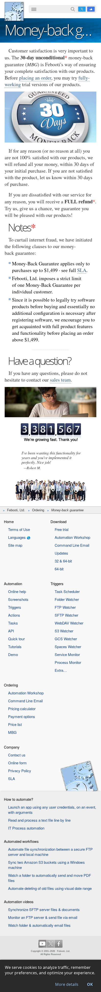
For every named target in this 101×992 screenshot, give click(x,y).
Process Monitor (68, 662)
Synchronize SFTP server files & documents (44, 909)
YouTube (42, 944)
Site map (15, 545)
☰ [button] (34, 9)
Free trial (61, 529)
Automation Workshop (72, 537)
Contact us (16, 754)
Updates (61, 553)
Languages (17, 537)
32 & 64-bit (63, 560)
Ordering (38, 510)
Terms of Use (19, 529)
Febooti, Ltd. (14, 11)
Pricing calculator (22, 708)
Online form (17, 762)
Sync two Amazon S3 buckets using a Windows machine (46, 865)
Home (9, 521)
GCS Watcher (66, 638)
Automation (13, 583)
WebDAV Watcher (69, 622)
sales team (60, 379)
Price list (15, 724)
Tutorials (15, 646)
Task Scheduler (67, 591)
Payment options (21, 716)
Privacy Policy (19, 770)
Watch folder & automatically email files (39, 925)
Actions (14, 615)
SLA (81, 270)
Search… (72, 9)
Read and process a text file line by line (39, 820)
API (11, 630)
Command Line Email (72, 545)
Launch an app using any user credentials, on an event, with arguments (52, 809)
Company (12, 747)
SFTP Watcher (66, 615)
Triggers (14, 607)
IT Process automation (26, 828)
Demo (13, 654)
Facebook (91, 9)
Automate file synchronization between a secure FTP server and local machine (50, 852)
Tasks (13, 622)
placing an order (35, 77)
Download (58, 521)
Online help (17, 591)
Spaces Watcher (68, 646)
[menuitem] (34, 9)
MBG (12, 732)
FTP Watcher (65, 607)
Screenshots (18, 599)
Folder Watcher (67, 599)
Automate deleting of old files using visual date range (50, 888)
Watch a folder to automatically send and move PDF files (49, 878)
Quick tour (16, 638)
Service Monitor (67, 654)
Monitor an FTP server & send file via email (42, 917)
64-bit (59, 568)
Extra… (61, 670)
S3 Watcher (64, 630)
